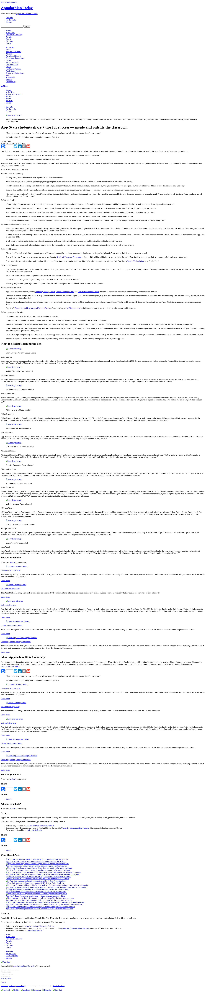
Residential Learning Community (69, 257)
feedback (13, 562)
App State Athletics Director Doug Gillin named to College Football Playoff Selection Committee (42, 874)
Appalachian (17, 8)
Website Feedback (58, 986)
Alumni (8, 50)
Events (8, 60)
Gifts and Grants (12, 65)
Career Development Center (88, 292)
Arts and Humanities (13, 52)
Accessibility (20, 986)
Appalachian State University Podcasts (39, 826)
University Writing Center (45, 292)
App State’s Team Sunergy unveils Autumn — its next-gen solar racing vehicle (35, 896)
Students (9, 80)
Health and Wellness (13, 69)
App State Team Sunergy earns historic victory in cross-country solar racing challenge (38, 870)
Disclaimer (4, 986)
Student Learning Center (65, 292)
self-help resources (74, 308)
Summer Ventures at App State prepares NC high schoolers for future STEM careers (37, 879)
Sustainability (11, 82)
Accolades (10, 47)
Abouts (3, 982)
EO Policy (12, 986)
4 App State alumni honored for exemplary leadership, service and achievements (36, 892)
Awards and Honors (13, 56)
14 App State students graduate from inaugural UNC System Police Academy (35, 883)
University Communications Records (75, 828)
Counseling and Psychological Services (16, 642)
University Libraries (8, 605)
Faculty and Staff (12, 62)
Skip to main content (8, 2)
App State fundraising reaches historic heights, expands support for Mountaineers (36, 866)
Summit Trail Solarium (135, 261)
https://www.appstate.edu (10, 666)
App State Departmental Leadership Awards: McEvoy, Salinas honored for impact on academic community (46, 887)
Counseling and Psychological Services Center (32, 308)
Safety (8, 75)
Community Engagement (15, 58)
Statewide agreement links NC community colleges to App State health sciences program (39, 900)
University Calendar (34, 830)
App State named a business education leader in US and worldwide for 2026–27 (36, 862)
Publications (10, 71)
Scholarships (10, 77)
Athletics (9, 54)
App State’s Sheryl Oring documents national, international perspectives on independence (39, 909)
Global (8, 67)
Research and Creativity (15, 73)
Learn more (5, 581)
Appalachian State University (27, 14)
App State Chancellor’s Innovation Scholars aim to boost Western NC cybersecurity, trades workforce (44, 904)
